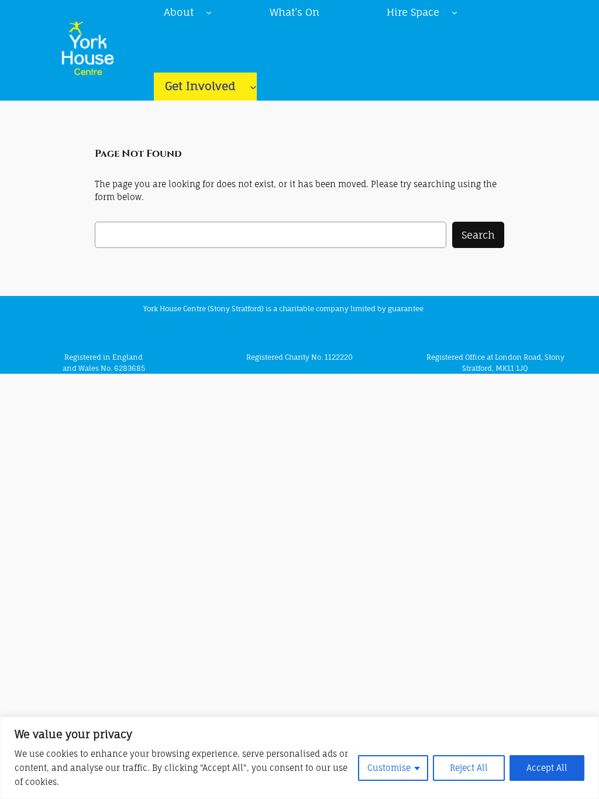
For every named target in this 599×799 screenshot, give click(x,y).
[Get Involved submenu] (253, 86)
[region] (299, 758)
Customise (389, 768)
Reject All (469, 768)
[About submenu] (209, 12)
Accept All (546, 768)
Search (478, 235)
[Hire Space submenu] (454, 12)
